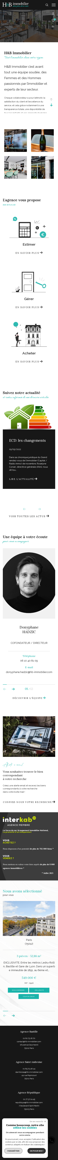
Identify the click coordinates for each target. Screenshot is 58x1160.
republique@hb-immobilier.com (29, 1102)
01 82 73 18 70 (29, 1038)
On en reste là (36, 1121)
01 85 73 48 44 (29, 1069)
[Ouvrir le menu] (53, 5)
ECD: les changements (27, 440)
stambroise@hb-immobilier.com (29, 1072)
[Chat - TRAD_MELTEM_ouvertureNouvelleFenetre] (52, 1140)
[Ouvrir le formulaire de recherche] (46, 4)
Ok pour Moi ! (36, 1151)
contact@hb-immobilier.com (29, 1041)
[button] (13, 689)
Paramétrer (13, 1151)
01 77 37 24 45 (29, 1099)
